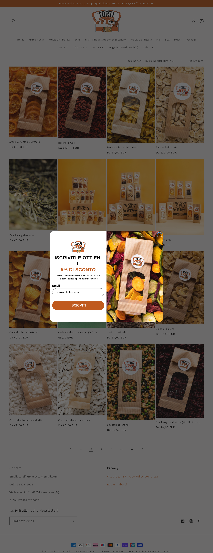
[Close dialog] (159, 234)
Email (56, 285)
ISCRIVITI (78, 305)
